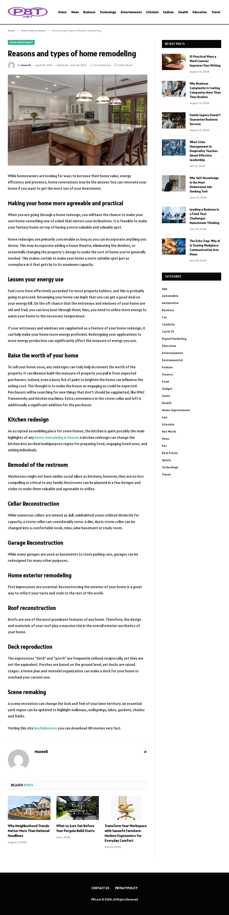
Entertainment (131, 12)
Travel (216, 12)
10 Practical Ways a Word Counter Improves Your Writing (205, 60)
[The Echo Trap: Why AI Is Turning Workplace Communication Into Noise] (174, 246)
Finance (167, 374)
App (164, 289)
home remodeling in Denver (56, 437)
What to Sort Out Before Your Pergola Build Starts (75, 828)
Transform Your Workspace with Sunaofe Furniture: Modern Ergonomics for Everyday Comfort (126, 832)
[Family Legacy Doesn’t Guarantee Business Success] (174, 120)
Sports (166, 460)
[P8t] (27, 12)
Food (165, 381)
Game (166, 396)
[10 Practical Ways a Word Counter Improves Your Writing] (174, 62)
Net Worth (169, 431)
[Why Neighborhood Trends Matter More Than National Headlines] (29, 808)
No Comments (102, 65)
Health (183, 12)
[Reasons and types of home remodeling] (77, 120)
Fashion (168, 12)
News (75, 12)
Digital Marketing (174, 339)
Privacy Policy (126, 888)
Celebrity (168, 324)
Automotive (170, 303)
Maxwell (26, 65)
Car (164, 317)
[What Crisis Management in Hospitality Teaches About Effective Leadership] (174, 147)
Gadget (167, 389)
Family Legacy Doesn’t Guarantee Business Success (205, 119)
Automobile (170, 296)
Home (62, 12)
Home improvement (21, 42)
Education (200, 12)
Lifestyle (152, 12)
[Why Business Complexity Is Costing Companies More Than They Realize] (174, 89)
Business (89, 12)
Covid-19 (168, 331)
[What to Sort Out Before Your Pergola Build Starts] (77, 808)
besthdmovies (45, 728)
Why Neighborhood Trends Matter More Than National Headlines (28, 830)
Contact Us (100, 888)
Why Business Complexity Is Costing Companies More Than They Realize (205, 90)
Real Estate (170, 453)
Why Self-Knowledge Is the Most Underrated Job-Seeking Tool (204, 184)
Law (164, 417)
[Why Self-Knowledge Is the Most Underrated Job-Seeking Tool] (174, 183)
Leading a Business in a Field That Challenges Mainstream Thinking (204, 216)
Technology (108, 12)
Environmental (172, 360)
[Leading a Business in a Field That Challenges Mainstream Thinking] (174, 215)
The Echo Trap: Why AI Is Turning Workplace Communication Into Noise (205, 247)
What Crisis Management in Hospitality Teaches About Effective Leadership (204, 151)
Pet (164, 446)
